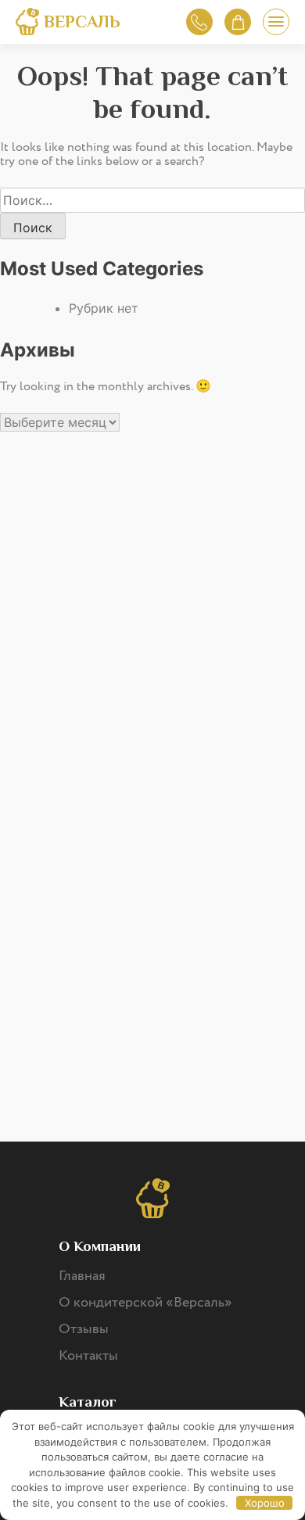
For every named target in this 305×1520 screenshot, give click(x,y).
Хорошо (265, 1503)
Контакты (88, 1356)
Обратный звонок (199, 22)
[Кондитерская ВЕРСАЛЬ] (27, 24)
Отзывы (84, 1329)
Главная (82, 1276)
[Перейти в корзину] (237, 22)
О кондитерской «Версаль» (145, 1302)
